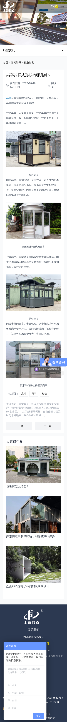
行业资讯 (29, 62)
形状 (44, 393)
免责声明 (50, 717)
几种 (23, 393)
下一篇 (47, 426)
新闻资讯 (16, 62)
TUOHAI (55, 702)
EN (52, 6)
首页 (5, 62)
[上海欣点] (10, 6)
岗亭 (33, 393)
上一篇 (19, 426)
